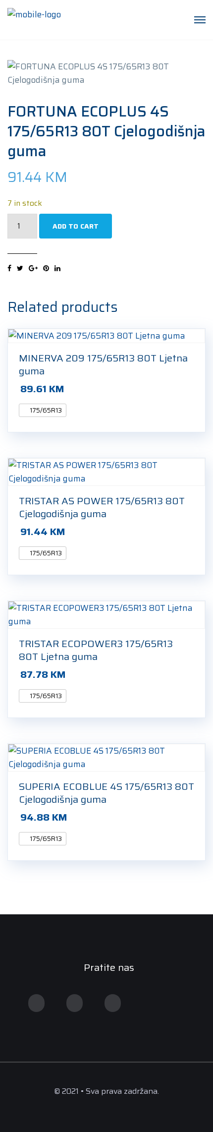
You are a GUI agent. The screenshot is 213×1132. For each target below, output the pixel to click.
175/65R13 (45, 410)
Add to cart (76, 226)
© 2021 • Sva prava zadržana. (106, 1091)
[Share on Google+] (33, 268)
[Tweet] (20, 268)
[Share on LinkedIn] (57, 268)
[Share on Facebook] (9, 268)
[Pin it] (46, 268)
